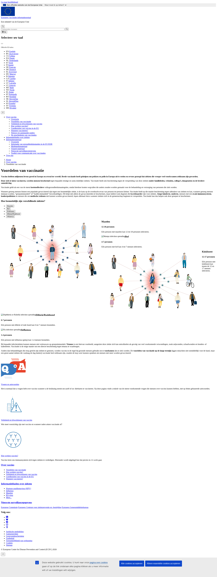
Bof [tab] (8, 209)
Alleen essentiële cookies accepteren (163, 563)
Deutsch (12, 69)
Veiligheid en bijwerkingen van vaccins (26, 124)
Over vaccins (11, 117)
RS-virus (9, 495)
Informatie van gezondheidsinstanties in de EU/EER (31, 144)
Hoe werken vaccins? (19, 126)
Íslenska (11, 76)
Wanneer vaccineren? (19, 130)
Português (13, 94)
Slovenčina (13, 99)
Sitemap (9, 545)
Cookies (9, 543)
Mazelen (9, 493)
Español (12, 103)
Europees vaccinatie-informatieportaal (16, 17)
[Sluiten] (2, 43)
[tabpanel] (108, 226)
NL (5, 32)
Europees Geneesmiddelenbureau (75, 507)
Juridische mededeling (15, 532)
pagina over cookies (99, 562)
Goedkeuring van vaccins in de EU (25, 128)
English (12, 51)
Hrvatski (12, 108)
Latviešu (12, 83)
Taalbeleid (10, 538)
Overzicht (15, 119)
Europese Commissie (9, 507)
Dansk (12, 58)
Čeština (12, 56)
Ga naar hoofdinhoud (9, 2)
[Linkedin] (7, 517)
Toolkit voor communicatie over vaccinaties (28, 153)
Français (12, 67)
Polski (11, 92)
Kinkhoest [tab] (10, 211)
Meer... (9, 497)
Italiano (11, 81)
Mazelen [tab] (10, 206)
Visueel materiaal (18, 149)
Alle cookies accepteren (131, 563)
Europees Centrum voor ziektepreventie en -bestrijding (39, 507)
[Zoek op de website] (3, 26)
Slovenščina (13, 101)
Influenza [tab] (10, 217)
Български (13, 54)
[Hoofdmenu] (3, 112)
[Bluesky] (7, 520)
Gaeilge (12, 78)
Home (8, 160)
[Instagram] (7, 525)
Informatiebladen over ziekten (18, 137)
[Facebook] (7, 522)
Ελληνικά (13, 72)
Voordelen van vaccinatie (21, 121)
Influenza (9, 491)
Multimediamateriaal (19, 146)
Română (12, 97)
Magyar (13, 74)
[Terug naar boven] (3, 554)
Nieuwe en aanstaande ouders (23, 133)
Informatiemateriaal (13, 140)
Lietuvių (12, 85)
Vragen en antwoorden (10, 384)
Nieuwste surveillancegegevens (23, 151)
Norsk (12, 90)
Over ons (9, 155)
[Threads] (7, 527)
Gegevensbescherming (15, 536)
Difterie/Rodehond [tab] (13, 214)
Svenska (12, 106)
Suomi (10, 65)
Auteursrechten (12, 534)
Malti (12, 88)
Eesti (11, 63)
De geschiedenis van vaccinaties (24, 135)
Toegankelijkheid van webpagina (19, 541)
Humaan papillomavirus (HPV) (18, 488)
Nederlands (13, 60)
